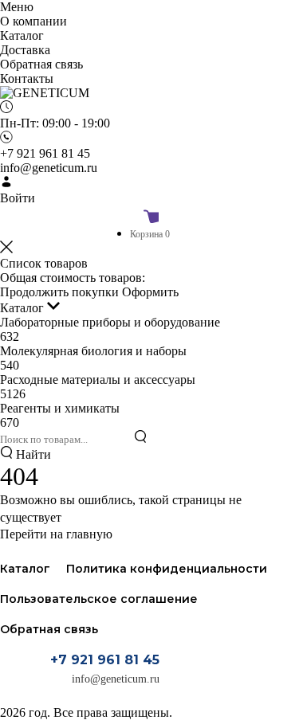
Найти (32, 454)
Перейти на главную (56, 534)
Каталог (23, 308)
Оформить (150, 292)
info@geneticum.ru (115, 679)
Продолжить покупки (59, 292)
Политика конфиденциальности (166, 569)
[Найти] (140, 438)
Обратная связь (49, 629)
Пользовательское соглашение (99, 599)
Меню (16, 7)
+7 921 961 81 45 (104, 659)
